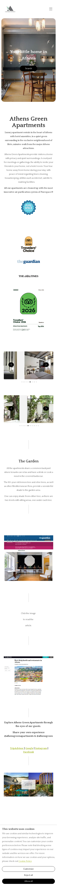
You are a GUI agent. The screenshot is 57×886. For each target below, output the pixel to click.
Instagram (41, 748)
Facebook (28, 752)
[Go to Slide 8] (34, 425)
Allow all (28, 881)
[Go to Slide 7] (32, 425)
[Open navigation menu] (50, 9)
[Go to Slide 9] (36, 425)
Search (28, 68)
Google (29, 748)
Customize (28, 869)
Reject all (28, 875)
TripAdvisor (17, 748)
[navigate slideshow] (11, 364)
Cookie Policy (25, 861)
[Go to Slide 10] (38, 425)
